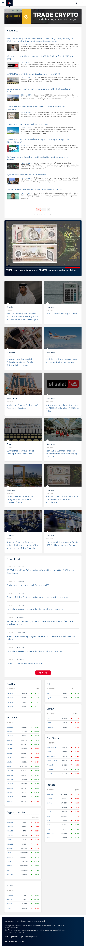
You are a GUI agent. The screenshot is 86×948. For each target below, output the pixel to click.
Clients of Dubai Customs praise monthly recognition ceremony (37, 597)
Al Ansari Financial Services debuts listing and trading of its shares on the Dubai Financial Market (22, 546)
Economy (20, 566)
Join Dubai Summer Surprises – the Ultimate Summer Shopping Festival (61, 453)
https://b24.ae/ (20, 932)
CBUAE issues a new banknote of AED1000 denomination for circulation (41, 270)
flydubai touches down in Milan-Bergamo (26, 174)
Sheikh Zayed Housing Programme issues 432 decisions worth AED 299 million (41, 638)
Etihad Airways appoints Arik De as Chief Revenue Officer (34, 189)
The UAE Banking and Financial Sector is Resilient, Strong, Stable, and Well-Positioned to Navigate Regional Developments (40, 40)
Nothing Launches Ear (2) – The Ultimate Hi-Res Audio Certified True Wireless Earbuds (40, 623)
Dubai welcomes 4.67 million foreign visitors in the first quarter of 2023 (20, 499)
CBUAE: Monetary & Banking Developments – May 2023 (33, 74)
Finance (50, 307)
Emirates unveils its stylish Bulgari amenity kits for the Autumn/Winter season (20, 362)
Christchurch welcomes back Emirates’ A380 (28, 124)
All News (43, 672)
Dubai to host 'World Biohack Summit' (25, 663)
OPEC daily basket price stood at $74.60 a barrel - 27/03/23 (35, 651)
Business (11, 352)
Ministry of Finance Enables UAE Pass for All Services (22, 406)
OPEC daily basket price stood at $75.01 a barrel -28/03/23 (35, 609)
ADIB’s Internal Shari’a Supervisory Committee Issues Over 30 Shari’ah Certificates (40, 571)
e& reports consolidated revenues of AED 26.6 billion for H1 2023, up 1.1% (62, 408)
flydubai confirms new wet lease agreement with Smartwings (61, 361)
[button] (13, 267)
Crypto (10, 307)
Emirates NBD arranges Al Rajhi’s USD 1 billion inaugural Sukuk (62, 543)
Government (13, 398)
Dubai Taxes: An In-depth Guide (61, 313)
